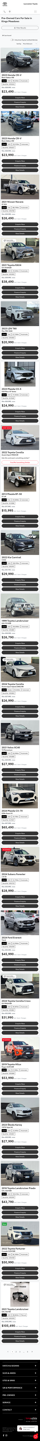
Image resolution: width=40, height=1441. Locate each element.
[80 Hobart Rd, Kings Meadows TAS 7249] (10, 12)
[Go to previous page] (8, 1352)
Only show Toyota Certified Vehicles (26, 40)
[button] (35, 12)
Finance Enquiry (20, 102)
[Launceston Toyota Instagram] (6, 1435)
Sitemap (12, 1430)
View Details (20, 107)
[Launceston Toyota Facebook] (4, 1435)
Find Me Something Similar (20, 462)
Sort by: (19, 43)
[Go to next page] (32, 1352)
